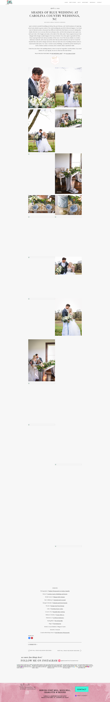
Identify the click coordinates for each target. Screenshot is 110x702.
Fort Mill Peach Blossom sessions (68, 650)
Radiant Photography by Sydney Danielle (59, 591)
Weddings (62, 22)
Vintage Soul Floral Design (57, 606)
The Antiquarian (57, 623)
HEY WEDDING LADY (56, 53)
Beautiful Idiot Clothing (59, 611)
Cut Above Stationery (58, 617)
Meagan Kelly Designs (59, 597)
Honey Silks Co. (60, 614)
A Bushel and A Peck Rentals (60, 603)
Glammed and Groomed (60, 600)
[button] (41, 88)
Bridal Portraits (55, 22)
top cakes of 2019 (70, 53)
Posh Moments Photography (62, 632)
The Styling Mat (59, 620)
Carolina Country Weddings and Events (57, 594)
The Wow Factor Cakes (57, 608)
